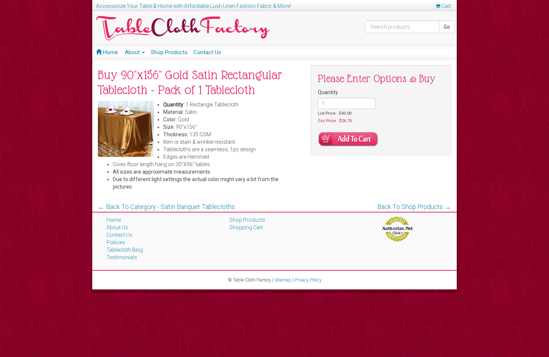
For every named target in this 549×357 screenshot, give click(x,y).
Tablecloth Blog (124, 250)
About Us (117, 227)
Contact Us (207, 52)
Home (110, 52)
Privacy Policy (308, 280)
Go (447, 27)
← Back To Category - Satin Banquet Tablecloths (166, 207)
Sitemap (282, 280)
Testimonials (121, 257)
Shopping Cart (246, 227)
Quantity (328, 92)
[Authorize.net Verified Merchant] (397, 229)
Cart (445, 6)
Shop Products (169, 52)
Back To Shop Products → (414, 207)
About (133, 52)
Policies (115, 242)
